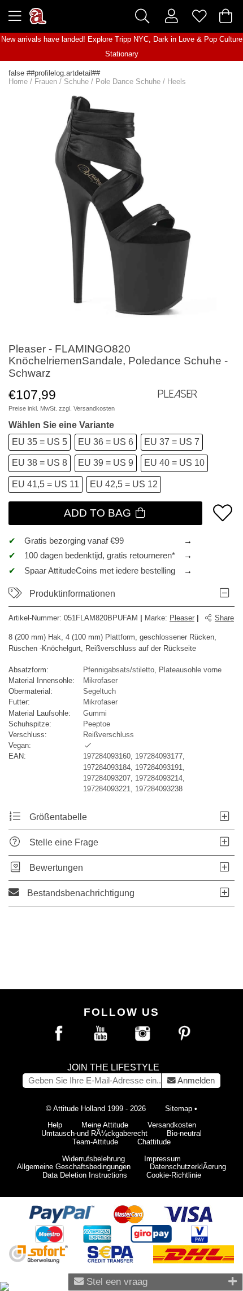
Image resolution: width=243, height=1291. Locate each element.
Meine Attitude (104, 1125)
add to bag (99, 513)
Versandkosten (94, 408)
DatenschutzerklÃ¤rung (188, 1166)
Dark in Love (173, 39)
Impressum (162, 1159)
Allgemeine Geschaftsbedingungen (74, 1166)
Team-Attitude (95, 1142)
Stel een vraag (115, 1281)
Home (18, 81)
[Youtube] (100, 1033)
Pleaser (182, 618)
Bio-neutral (184, 1133)
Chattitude (154, 1142)
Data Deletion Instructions (84, 1175)
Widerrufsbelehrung (93, 1159)
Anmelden (195, 1080)
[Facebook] (59, 1033)
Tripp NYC (132, 39)
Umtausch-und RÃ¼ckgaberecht (94, 1133)
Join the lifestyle (113, 1067)
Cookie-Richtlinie (173, 1175)
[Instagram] (142, 1033)
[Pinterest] (184, 1033)
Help (54, 1125)
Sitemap (178, 1108)
